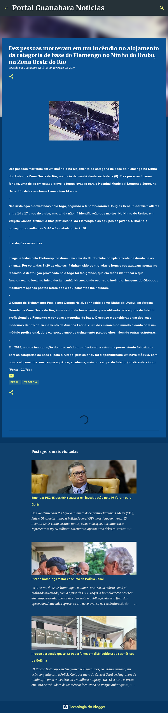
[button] (11, 77)
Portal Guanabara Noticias (58, 8)
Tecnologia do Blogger (86, 707)
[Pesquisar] (110, 8)
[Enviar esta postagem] (11, 377)
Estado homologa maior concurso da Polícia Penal (68, 579)
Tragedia (30, 382)
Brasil (14, 382)
